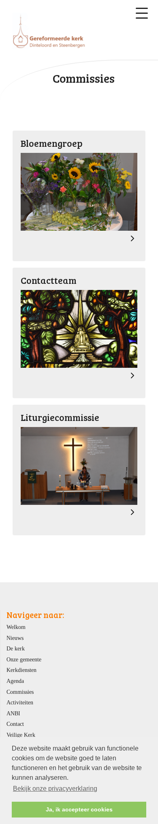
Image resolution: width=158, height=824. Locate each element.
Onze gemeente (23, 659)
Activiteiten (19, 702)
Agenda (15, 681)
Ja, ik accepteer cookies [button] (79, 809)
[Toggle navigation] (142, 13)
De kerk (15, 648)
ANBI (13, 713)
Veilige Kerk (20, 735)
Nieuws (14, 638)
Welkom (16, 627)
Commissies (20, 692)
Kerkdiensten (21, 670)
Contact (15, 724)
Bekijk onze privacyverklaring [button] (55, 788)
